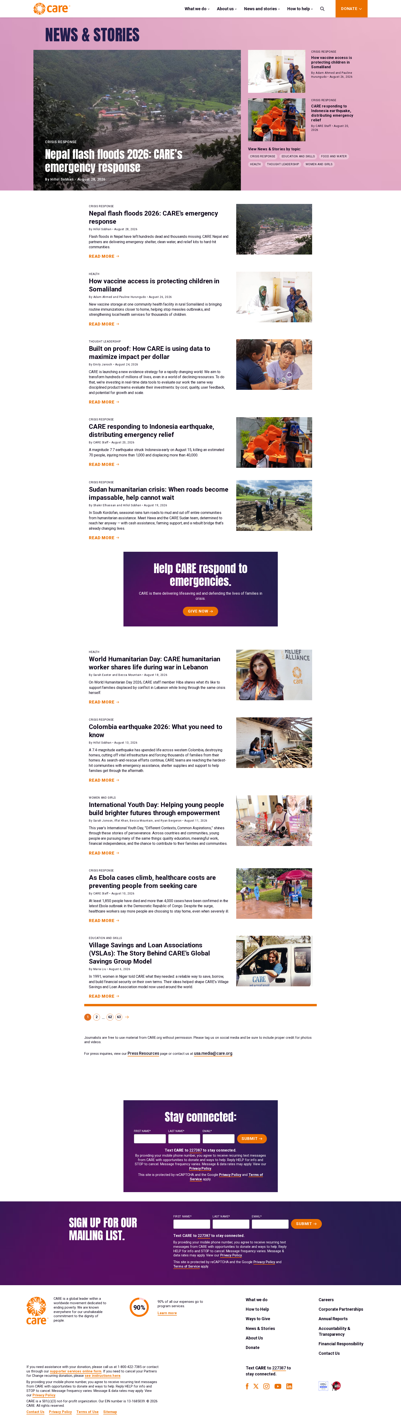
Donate (252, 1347)
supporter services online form (75, 1371)
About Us (254, 1338)
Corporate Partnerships (341, 1309)
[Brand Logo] (51, 9)
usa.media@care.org (213, 1053)
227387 (195, 1150)
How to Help (257, 1309)
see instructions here (102, 1376)
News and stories (260, 8)
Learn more (167, 1313)
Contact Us (329, 1353)
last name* (176, 1131)
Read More (102, 256)
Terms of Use (87, 1412)
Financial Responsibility (341, 1343)
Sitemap (110, 1412)
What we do (196, 8)
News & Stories (260, 1328)
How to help (298, 8)
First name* (142, 1131)
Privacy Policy (200, 1169)
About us (225, 8)
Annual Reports (333, 1318)
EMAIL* (207, 1131)
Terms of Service (186, 1266)
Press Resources (143, 1053)
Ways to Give (258, 1318)
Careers (326, 1299)
